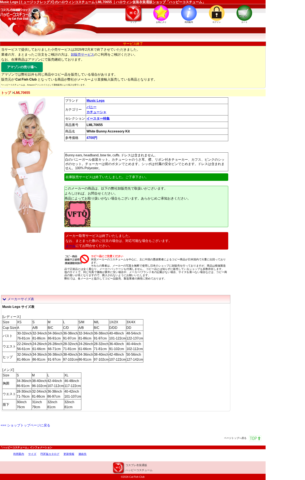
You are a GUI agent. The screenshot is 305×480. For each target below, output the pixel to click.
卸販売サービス (82, 54)
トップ (6, 92)
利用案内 (18, 454)
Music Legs (96, 100)
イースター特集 (98, 118)
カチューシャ (96, 112)
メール (71, 245)
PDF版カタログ (49, 454)
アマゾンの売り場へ (22, 67)
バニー (91, 107)
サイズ (32, 454)
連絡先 (82, 454)
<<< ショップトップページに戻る (25, 425)
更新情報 (68, 454)
